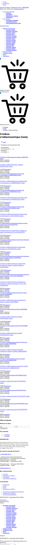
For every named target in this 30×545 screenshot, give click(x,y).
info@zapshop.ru (18, 9)
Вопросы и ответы (12, 16)
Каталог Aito (10, 34)
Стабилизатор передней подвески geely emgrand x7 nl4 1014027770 (13, 231)
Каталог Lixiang (11, 36)
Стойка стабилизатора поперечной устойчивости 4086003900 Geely (13, 182)
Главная (5, 127)
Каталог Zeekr (10, 49)
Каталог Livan (10, 38)
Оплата (8, 13)
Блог (4, 5)
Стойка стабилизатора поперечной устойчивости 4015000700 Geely (13, 198)
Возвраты (9, 17)
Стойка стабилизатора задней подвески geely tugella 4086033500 (13, 350)
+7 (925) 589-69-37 (5, 454)
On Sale (7, 436)
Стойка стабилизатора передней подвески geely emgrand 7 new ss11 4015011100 (13, 283)
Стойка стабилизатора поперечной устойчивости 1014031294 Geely (13, 215)
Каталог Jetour (11, 40)
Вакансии (6, 484)
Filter (4, 142)
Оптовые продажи (12, 20)
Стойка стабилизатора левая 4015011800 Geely (11, 317)
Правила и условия (9, 493)
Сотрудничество (11, 21)
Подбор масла (7, 53)
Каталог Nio (10, 46)
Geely (5, 128)
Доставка (9, 14)
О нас (5, 2)
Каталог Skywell (11, 50)
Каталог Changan (11, 31)
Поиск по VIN (7, 51)
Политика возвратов (9, 478)
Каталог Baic (10, 44)
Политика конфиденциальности (13, 491)
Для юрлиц (6, 19)
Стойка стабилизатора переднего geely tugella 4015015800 (13, 301)
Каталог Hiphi (10, 43)
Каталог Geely (10, 30)
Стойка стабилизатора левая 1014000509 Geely (11, 334)
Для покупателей (8, 11)
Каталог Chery (10, 33)
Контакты (6, 3)
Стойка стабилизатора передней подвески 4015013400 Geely (12, 248)
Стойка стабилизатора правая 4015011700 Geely (11, 165)
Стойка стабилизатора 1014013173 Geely (15, 396)
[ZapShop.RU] (4, 26)
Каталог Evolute (11, 37)
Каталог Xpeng (11, 47)
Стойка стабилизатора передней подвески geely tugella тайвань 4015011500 (12, 265)
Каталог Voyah (11, 41)
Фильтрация (4, 428)
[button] (4, 160)
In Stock (7, 434)
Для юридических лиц (13, 23)
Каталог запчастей (9, 28)
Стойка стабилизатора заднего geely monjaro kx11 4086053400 (14, 367)
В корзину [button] (7, 169)
